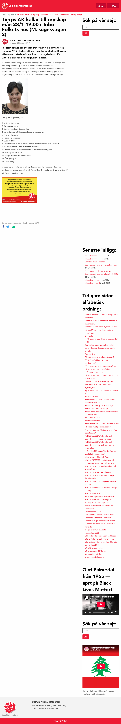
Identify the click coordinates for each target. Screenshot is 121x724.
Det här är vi (90, 354)
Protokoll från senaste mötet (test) (99, 515)
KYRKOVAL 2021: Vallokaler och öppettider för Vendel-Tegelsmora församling (99, 445)
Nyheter (11, 14)
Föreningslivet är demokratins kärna (100, 366)
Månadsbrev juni (92, 259)
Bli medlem (90, 336)
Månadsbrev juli (91, 256)
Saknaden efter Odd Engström (98, 518)
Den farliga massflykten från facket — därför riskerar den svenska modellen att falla (101, 348)
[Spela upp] (85, 612)
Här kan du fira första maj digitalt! (99, 381)
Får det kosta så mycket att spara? (99, 357)
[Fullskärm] (116, 612)
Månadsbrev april (92, 283)
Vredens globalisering (94, 557)
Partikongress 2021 (93, 512)
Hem (4, 14)
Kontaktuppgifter (92, 421)
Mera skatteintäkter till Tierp (97, 457)
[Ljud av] (112, 612)
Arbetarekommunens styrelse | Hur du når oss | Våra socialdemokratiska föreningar (101, 330)
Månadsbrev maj (92, 280)
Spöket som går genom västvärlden (100, 521)
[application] (100, 604)
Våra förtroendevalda (94, 548)
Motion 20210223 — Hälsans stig (99, 472)
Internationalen (91, 396)
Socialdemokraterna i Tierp (25, 40)
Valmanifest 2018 (92, 545)
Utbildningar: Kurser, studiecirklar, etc (101, 542)
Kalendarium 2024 (92, 418)
